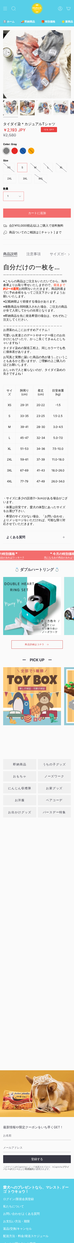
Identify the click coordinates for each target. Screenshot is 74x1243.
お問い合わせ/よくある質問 (21, 1214)
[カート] (68, 8)
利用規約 (29, 1169)
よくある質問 (15, 537)
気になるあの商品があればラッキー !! (54, 555)
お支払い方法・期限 (16, 1221)
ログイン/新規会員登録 (18, 1199)
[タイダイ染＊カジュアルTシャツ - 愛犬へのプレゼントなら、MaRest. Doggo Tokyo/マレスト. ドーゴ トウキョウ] (10, 107)
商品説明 (10, 254)
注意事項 (33, 254)
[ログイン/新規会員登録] (60, 8)
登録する (37, 1159)
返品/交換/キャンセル (17, 1228)
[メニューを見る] (5, 8)
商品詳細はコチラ (34, 644)
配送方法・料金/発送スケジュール (26, 1236)
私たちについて (13, 1206)
